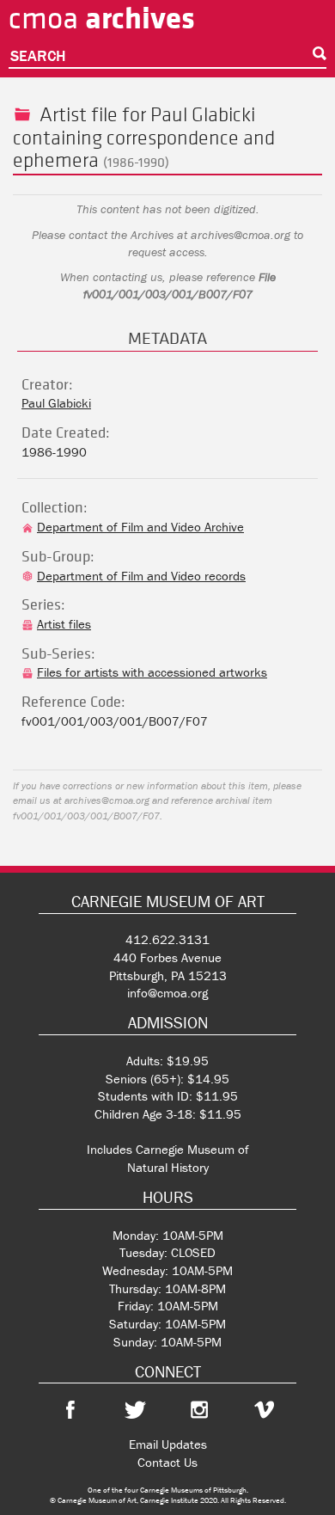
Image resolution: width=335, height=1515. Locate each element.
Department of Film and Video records (141, 575)
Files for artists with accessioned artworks (152, 672)
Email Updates (168, 1444)
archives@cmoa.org (240, 234)
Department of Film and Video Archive (140, 526)
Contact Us (167, 1462)
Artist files (64, 624)
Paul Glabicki (202, 113)
